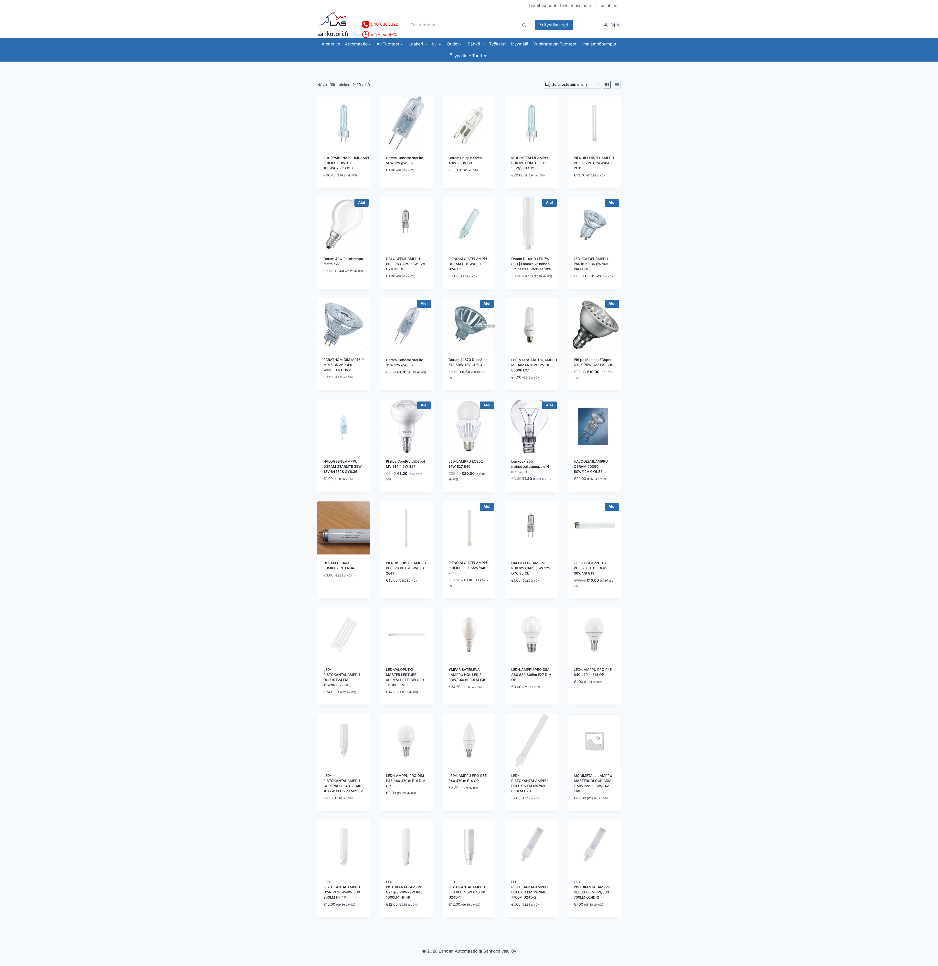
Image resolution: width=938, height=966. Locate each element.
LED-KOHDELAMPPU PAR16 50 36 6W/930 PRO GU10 (591, 264)
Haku (525, 25)
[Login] (605, 25)
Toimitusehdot (542, 5)
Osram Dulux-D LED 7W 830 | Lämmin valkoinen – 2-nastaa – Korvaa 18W (531, 264)
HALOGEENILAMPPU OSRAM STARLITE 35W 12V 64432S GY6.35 (342, 466)
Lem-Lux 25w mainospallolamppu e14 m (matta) (530, 466)
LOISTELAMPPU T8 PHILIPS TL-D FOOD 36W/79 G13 (590, 568)
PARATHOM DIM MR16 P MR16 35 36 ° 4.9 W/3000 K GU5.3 (343, 365)
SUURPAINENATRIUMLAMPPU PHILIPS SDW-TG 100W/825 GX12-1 (348, 163)
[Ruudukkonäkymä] (607, 84)
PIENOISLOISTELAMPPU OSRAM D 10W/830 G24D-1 (468, 264)
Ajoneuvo (331, 44)
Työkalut (497, 44)
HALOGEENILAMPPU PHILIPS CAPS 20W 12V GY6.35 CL (405, 264)
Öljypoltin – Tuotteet (469, 55)
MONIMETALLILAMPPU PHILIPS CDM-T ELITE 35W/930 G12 (530, 163)
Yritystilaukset (553, 24)
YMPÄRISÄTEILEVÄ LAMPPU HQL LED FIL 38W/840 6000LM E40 (467, 674)
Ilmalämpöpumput (598, 44)
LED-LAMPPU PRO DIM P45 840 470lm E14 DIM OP (406, 780)
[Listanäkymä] (617, 84)
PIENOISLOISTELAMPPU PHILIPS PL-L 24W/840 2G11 (594, 163)
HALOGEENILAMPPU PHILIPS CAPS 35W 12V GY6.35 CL (531, 568)
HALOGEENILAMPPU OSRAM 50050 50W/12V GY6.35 (591, 466)
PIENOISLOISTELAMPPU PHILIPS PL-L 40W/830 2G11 (406, 568)
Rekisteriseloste (575, 5)
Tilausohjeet (607, 5)
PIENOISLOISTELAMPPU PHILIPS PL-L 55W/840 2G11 (468, 568)
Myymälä (519, 44)
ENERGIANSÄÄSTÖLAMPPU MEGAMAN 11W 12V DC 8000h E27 (534, 365)
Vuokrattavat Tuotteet (554, 44)
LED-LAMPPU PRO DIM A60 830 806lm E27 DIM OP (531, 674)
